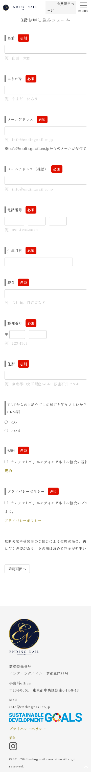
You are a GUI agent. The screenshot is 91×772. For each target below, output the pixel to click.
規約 (8, 470)
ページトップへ (86, 767)
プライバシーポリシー (23, 520)
